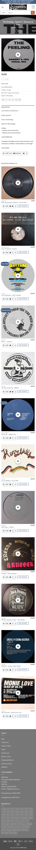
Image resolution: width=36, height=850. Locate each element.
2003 (26, 812)
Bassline (18, 818)
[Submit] (33, 12)
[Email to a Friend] (13, 99)
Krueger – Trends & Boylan (9, 573)
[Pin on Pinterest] (16, 99)
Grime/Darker (25, 826)
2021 (31, 815)
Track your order (6, 763)
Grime (18, 826)
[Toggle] (33, 753)
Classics (22, 821)
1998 (3, 812)
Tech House (25, 830)
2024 (12, 818)
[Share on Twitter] (9, 99)
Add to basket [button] (23, 205)
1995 (21, 809)
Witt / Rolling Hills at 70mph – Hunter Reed (13, 202)
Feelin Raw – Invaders (7, 527)
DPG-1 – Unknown (6, 341)
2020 (26, 815)
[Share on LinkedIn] (19, 99)
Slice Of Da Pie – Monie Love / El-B (11, 712)
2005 (3, 815)
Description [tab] (5, 107)
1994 (16, 809)
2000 (12, 812)
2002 (21, 812)
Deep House (22, 824)
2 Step (9, 93)
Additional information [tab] (9, 111)
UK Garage (5, 832)
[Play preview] (18, 54)
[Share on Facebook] (6, 99)
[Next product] (16, 31)
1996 (26, 809)
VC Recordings (9, 95)
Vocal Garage (15, 93)
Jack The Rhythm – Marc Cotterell (11, 295)
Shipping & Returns (7, 760)
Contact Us (5, 742)
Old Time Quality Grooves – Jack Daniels (13, 620)
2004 (31, 812)
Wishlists (4, 767)
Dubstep (29, 824)
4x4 (8, 809)
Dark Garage (5, 824)
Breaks (31, 818)
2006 (8, 815)
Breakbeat (24, 818)
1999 (8, 812)
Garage (21, 28)
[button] (2, 7)
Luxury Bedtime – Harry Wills (9, 480)
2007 (12, 815)
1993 (12, 809)
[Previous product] (19, 31)
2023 (8, 818)
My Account (5, 753)
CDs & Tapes (15, 821)
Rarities (9, 830)
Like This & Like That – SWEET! (10, 388)
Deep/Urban (14, 824)
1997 (5, 93)
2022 (3, 818)
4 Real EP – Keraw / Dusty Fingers (11, 666)
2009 (21, 815)
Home (14, 28)
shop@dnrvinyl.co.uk (12, 789)
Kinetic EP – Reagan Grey (8, 434)
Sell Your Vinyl (6, 756)
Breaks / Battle (6, 821)
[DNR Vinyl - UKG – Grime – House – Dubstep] (18, 7)
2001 (17, 812)
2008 (17, 815)
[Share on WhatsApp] (3, 99)
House (3, 830)
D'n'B (27, 821)
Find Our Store (6, 746)
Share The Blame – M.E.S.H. (9, 249)
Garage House (11, 826)
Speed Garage (16, 830)
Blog (2, 739)
